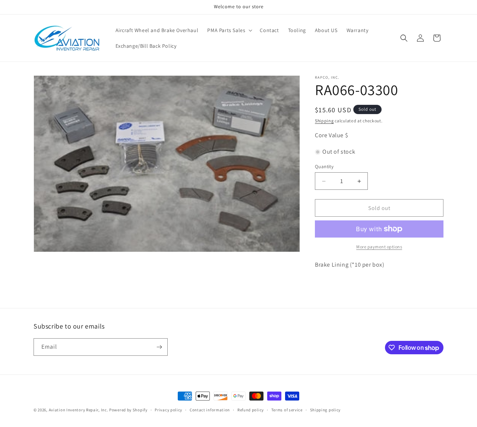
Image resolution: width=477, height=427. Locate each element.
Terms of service (287, 409)
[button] (229, 30)
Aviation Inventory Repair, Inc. (78, 409)
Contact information (210, 409)
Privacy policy (168, 409)
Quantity (324, 166)
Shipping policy (325, 409)
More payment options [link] (379, 246)
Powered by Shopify (128, 409)
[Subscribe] (159, 347)
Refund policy (250, 409)
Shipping (324, 120)
